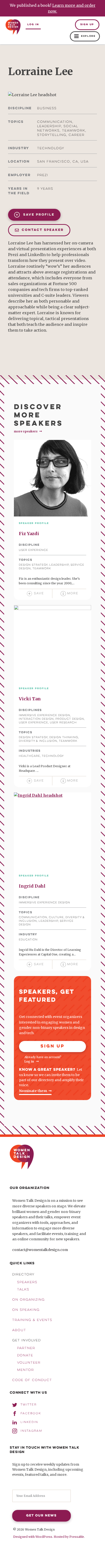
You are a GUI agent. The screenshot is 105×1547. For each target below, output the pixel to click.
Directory (23, 1274)
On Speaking (26, 1310)
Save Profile (38, 215)
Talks (23, 1289)
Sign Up (87, 24)
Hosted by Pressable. (69, 1537)
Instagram (31, 1431)
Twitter (29, 1404)
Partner (26, 1348)
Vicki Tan (30, 699)
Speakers (27, 1282)
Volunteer (29, 1363)
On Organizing (28, 1300)
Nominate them (33, 1091)
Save (39, 593)
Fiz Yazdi (29, 533)
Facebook (31, 1413)
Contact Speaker (42, 230)
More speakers (26, 431)
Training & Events (32, 1320)
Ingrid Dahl (32, 886)
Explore (88, 36)
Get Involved (26, 1340)
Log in (33, 24)
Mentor (25, 1370)
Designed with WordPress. (33, 1537)
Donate (25, 1355)
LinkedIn (29, 1422)
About (19, 1330)
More (72, 593)
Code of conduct (32, 1380)
